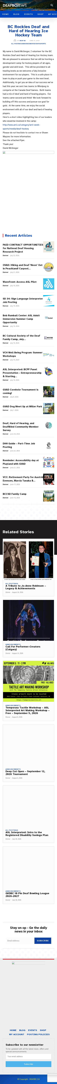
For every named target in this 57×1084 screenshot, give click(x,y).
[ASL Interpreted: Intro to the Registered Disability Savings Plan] (28, 806)
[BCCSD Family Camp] (48, 496)
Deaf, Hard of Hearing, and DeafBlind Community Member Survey (21, 427)
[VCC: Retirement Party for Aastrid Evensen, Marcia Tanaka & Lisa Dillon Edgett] (48, 479)
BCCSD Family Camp (14, 494)
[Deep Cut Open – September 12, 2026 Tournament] (28, 745)
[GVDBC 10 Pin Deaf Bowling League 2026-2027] (28, 867)
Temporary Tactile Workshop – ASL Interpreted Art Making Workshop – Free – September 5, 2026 (28, 710)
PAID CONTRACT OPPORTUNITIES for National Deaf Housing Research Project (23, 248)
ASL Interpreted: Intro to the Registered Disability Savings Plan (27, 834)
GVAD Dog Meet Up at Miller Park (22, 406)
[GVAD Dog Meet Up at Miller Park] (48, 408)
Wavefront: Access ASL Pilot (20, 281)
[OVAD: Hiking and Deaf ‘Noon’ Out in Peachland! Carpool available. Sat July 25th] (48, 267)
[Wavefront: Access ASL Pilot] (48, 283)
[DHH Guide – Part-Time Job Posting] (48, 445)
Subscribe (43, 941)
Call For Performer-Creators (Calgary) (23, 648)
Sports (43, 43)
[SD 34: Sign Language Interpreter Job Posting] (48, 300)
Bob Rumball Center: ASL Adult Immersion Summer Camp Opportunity (21, 319)
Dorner (5, 255)
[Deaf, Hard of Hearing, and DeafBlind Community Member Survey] (48, 425)
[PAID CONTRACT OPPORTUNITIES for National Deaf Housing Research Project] (48, 246)
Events (37, 43)
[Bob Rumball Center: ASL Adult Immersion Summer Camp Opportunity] (48, 317)
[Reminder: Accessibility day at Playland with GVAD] (48, 462)
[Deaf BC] (15, 40)
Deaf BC (23, 40)
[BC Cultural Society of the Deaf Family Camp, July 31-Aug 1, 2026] (48, 337)
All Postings (16, 43)
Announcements (28, 43)
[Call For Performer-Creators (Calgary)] (28, 620)
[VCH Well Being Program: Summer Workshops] (48, 354)
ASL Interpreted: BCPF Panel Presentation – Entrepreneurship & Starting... (22, 373)
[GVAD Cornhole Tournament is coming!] (48, 391)
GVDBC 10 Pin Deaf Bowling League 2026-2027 (27, 895)
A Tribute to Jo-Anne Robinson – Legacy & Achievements (26, 587)
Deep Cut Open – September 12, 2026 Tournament (25, 773)
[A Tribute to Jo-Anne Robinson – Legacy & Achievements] (28, 559)
